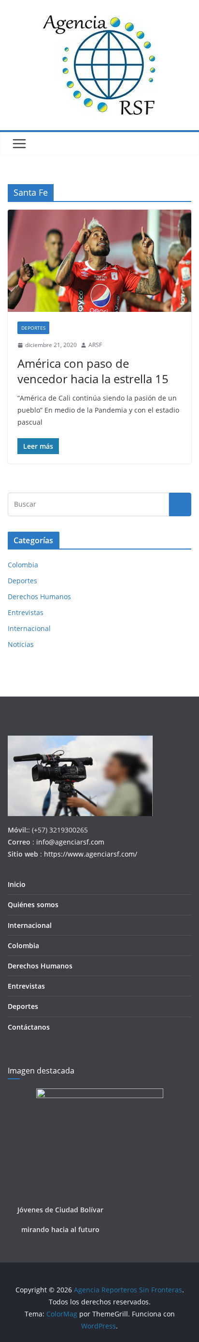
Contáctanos (29, 1027)
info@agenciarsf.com (70, 841)
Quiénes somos (33, 904)
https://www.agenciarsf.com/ (90, 854)
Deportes (33, 327)
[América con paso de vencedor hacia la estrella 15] (99, 260)
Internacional (29, 628)
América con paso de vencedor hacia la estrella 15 (93, 370)
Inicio (17, 884)
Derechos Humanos (39, 596)
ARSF (95, 345)
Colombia (23, 564)
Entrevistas (25, 612)
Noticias (21, 644)
